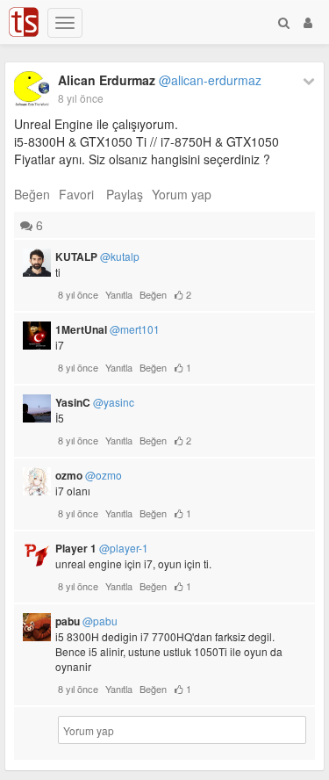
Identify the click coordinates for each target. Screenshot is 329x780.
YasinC (94, 402)
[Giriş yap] (308, 22)
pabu (86, 621)
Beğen (32, 194)
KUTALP (97, 256)
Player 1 (101, 548)
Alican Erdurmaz (159, 80)
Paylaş (124, 194)
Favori (76, 194)
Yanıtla (118, 294)
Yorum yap (181, 194)
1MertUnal (107, 329)
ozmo (88, 475)
